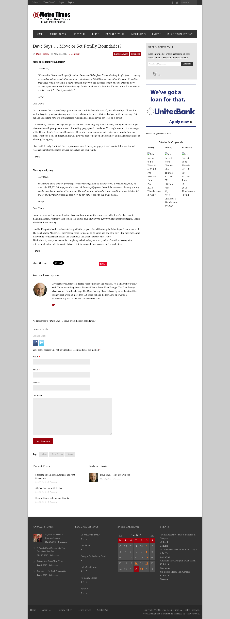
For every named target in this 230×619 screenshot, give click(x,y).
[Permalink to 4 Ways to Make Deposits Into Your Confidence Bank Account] (34, 548)
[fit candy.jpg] (77, 578)
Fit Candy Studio (89, 578)
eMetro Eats (138, 34)
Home (39, 34)
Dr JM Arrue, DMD (90, 534)
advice (44, 454)
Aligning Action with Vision (48, 488)
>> (152, 535)
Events (156, 34)
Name (35, 356)
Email (35, 369)
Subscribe (157, 74)
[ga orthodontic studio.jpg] (77, 557)
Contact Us (102, 610)
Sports (95, 34)
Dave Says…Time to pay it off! (115, 475)
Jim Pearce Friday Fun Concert (175, 572)
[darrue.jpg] (77, 535)
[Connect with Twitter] (41, 342)
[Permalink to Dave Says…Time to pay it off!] (93, 477)
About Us (46, 610)
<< (120, 535)
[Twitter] (177, 2)
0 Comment (74, 54)
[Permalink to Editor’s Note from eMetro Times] (34, 561)
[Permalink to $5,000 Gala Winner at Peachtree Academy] (38, 537)
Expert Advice (114, 34)
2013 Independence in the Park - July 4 (178, 549)
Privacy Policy (65, 610)
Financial (135, 54)
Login (61, 2)
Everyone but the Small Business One (52, 571)
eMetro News (57, 34)
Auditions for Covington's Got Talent (177, 560)
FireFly (84, 588)
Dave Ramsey (42, 54)
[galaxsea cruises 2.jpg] (77, 568)
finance (71, 454)
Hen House (86, 545)
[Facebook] (172, 2)
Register (71, 2)
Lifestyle (78, 34)
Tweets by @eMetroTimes (158, 133)
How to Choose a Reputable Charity (52, 498)
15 (146, 557)
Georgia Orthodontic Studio (94, 556)
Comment (37, 395)
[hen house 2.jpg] (77, 546)
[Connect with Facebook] (35, 342)
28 (141, 569)
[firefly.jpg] (77, 589)
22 (146, 563)
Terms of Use (84, 610)
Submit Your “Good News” (43, 2)
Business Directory (180, 34)
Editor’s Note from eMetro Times (50, 561)
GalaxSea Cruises (89, 567)
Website (36, 382)
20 (136, 563)
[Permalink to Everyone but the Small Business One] (34, 571)
